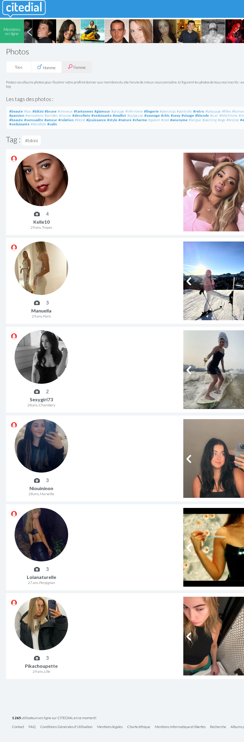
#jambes (51, 115)
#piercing (209, 120)
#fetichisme (228, 115)
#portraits (184, 111)
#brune (51, 111)
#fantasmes (83, 111)
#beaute (16, 111)
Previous (29, 31)
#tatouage (213, 111)
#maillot (119, 115)
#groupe (117, 111)
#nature (125, 120)
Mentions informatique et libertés (180, 727)
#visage (188, 115)
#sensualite (33, 120)
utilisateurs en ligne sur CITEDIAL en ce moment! (54, 718)
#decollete (81, 115)
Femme (79, 67)
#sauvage (152, 115)
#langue (195, 120)
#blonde (202, 115)
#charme (140, 120)
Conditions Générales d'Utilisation (66, 727)
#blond (80, 120)
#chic (165, 115)
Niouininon (41, 488)
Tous (19, 67)
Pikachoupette (41, 666)
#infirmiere (134, 111)
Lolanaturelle (41, 577)
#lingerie (151, 111)
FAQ (32, 727)
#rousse (65, 115)
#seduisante (101, 115)
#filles (226, 111)
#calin (52, 124)
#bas (27, 111)
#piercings (168, 111)
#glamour (102, 111)
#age (221, 120)
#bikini (37, 111)
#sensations (34, 115)
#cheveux (65, 111)
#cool (165, 120)
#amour (50, 120)
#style (112, 120)
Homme (49, 67)
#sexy (175, 115)
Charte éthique (138, 727)
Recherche (218, 727)
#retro (198, 111)
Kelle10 (41, 222)
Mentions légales (110, 727)
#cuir (214, 115)
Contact (18, 727)
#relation (65, 120)
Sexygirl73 (41, 399)
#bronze (232, 120)
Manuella (41, 310)
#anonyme (178, 120)
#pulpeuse (135, 115)
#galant (154, 120)
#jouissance (96, 120)
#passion (16, 115)
